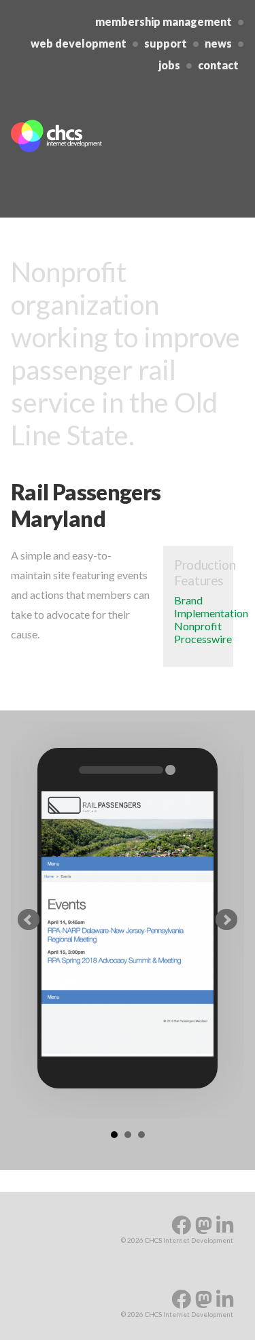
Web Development (78, 43)
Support (165, 43)
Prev (28, 920)
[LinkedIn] (224, 1225)
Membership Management (163, 21)
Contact (218, 64)
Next (226, 920)
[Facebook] (183, 1225)
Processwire (203, 638)
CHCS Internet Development (92, 136)
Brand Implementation (211, 606)
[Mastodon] (205, 1225)
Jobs (169, 64)
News (218, 43)
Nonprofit (198, 625)
